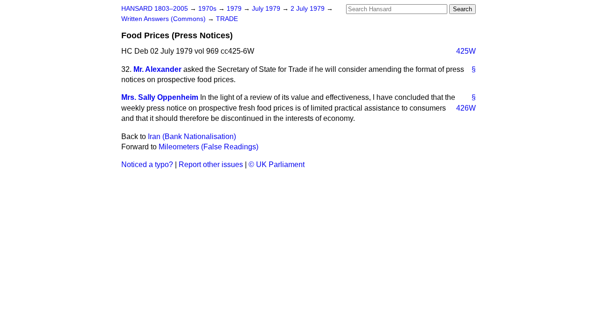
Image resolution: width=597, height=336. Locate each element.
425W (466, 51)
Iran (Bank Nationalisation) (192, 136)
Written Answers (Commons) (164, 18)
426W (466, 108)
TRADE (227, 18)
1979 (235, 8)
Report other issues (211, 164)
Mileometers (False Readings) (208, 147)
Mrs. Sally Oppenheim (159, 97)
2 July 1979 (308, 8)
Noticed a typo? (147, 164)
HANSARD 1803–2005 (154, 8)
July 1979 (267, 8)
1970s (208, 8)
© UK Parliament (277, 164)
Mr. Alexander (157, 69)
